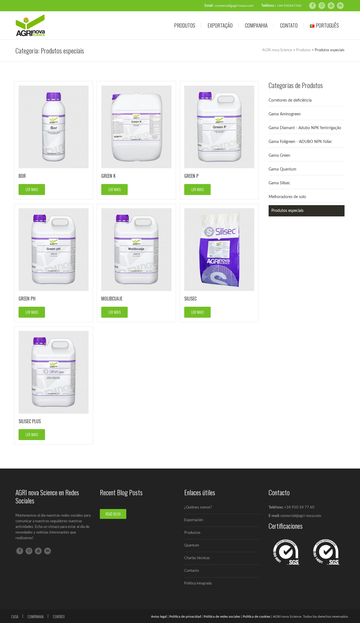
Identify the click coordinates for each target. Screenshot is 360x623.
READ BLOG (113, 514)
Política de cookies (256, 616)
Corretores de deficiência (290, 100)
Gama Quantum (282, 169)
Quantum (191, 545)
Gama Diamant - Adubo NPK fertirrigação (305, 128)
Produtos (184, 25)
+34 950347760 (289, 5)
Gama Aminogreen (285, 114)
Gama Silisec (279, 183)
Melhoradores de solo (287, 197)
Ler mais (32, 189)
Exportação (220, 25)
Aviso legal (159, 616)
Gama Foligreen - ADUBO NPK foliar (300, 142)
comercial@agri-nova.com (234, 5)
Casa (14, 616)
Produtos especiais (287, 211)
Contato (289, 25)
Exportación (193, 520)
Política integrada (198, 583)
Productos (192, 533)
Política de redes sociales (222, 616)
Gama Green (279, 156)
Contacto (191, 571)
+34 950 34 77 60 (299, 507)
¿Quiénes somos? (198, 507)
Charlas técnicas (197, 558)
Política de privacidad (185, 616)
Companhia (256, 25)
